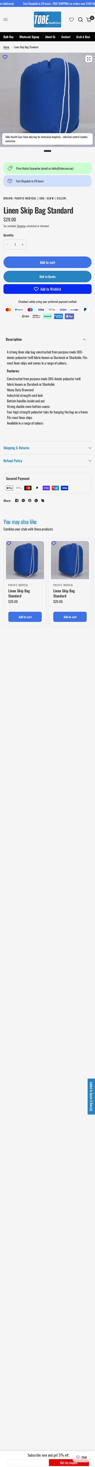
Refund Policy (12, 460)
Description (14, 339)
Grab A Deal (83, 36)
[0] (88, 19)
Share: (7, 500)
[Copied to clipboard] (42, 500)
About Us (50, 36)
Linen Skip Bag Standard (19, 593)
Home (6, 47)
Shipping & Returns (16, 447)
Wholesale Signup (29, 36)
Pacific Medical (18, 585)
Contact (65, 36)
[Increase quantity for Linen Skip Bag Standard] (22, 244)
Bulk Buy (8, 36)
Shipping (21, 226)
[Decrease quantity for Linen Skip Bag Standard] (7, 244)
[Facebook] (17, 500)
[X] (23, 500)
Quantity (8, 235)
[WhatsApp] (36, 500)
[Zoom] (88, 58)
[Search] (80, 19)
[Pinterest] (30, 500)
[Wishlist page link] (71, 19)
